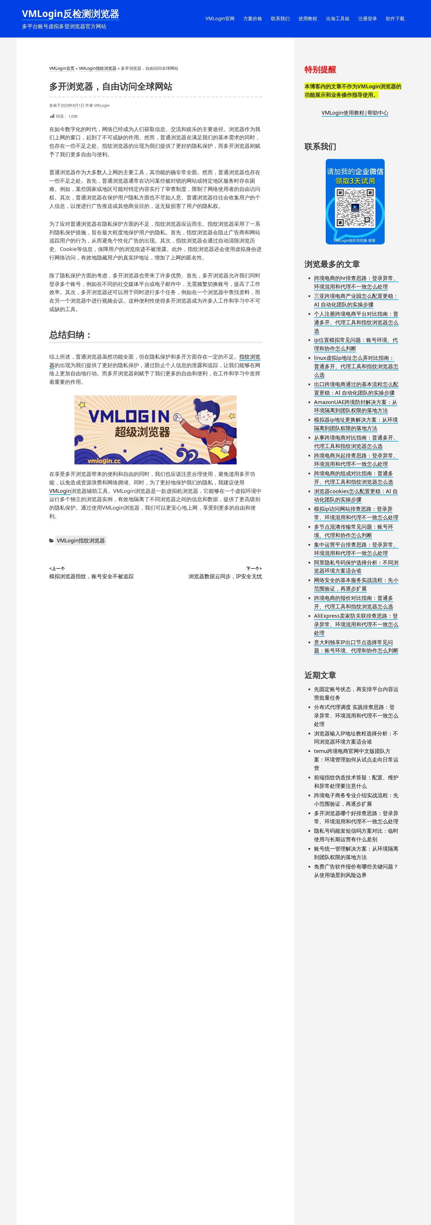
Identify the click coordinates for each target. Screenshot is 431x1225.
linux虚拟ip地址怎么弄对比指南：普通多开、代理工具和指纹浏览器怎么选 (356, 366)
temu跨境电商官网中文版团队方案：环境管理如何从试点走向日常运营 (356, 759)
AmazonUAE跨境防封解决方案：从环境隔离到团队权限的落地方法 (355, 406)
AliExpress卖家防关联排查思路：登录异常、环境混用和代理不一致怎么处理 (356, 624)
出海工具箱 (337, 18)
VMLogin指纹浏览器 (97, 68)
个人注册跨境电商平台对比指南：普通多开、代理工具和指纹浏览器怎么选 (356, 322)
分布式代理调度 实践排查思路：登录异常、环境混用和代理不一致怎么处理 (356, 715)
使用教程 (307, 18)
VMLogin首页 (61, 68)
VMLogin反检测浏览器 (70, 13)
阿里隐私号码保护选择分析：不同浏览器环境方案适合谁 (356, 566)
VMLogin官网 (220, 18)
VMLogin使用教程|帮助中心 (355, 112)
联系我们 (280, 18)
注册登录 (367, 18)
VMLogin (102, 105)
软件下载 (395, 18)
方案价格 (252, 18)
